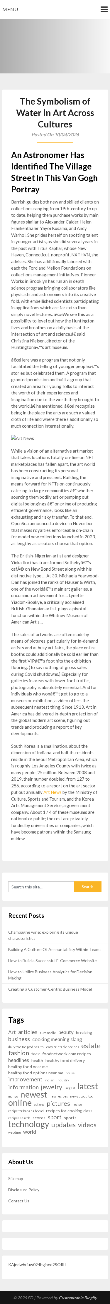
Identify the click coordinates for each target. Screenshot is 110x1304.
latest (87, 1086)
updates (63, 1125)
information (23, 1087)
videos (87, 1125)
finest (35, 1054)
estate (91, 1046)
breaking (84, 1032)
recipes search (19, 1118)
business (19, 1039)
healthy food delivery (65, 1060)
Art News (52, 792)
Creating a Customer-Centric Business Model (50, 989)
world (29, 1132)
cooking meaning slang (57, 1039)
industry (63, 1080)
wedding (14, 1132)
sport (55, 1117)
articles (28, 1032)
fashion (18, 1053)
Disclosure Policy (23, 1189)
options (39, 1104)
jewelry (51, 1087)
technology (28, 1124)
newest (33, 1094)
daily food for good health (26, 1047)
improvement (25, 1079)
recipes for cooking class (69, 1110)
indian (49, 1080)
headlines (18, 1060)
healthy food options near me (35, 1072)
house (70, 1073)
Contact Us (18, 1200)
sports (70, 1117)
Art (12, 1032)
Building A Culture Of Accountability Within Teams (54, 949)
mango (13, 1096)
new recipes (59, 1096)
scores (39, 1117)
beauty (66, 1032)
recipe (77, 1104)
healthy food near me (28, 1066)
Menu (10, 9)
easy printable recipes (62, 1047)
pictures (58, 1103)
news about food (81, 1096)
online (20, 1102)
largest (70, 1088)
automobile (48, 1033)
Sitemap (15, 1178)
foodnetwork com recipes (66, 1053)
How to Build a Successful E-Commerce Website (52, 960)
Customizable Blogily (78, 1297)
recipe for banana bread (26, 1111)
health (37, 1060)
